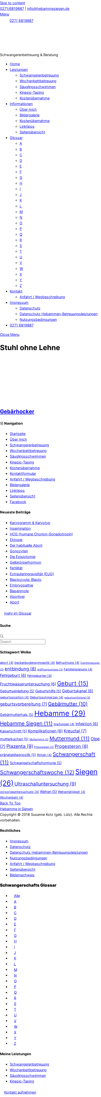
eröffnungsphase (50, 669)
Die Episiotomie (22, 557)
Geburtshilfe (48, 691)
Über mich (28, 109)
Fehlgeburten (39, 676)
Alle (17, 896)
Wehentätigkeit (71, 792)
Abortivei (17, 596)
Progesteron (71, 746)
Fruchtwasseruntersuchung (28, 684)
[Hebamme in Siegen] (37, 49)
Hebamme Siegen (26, 723)
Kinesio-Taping (32, 92)
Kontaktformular (23, 473)
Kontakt (16, 291)
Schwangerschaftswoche (37, 772)
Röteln (44, 755)
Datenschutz (30, 308)
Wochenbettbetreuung (38, 81)
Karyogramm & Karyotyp (30, 523)
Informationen (21, 104)
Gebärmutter (68, 704)
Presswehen (44, 747)
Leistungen (19, 69)
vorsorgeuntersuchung (19, 792)
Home (15, 64)
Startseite (17, 434)
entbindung (20, 668)
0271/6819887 (12, 8)
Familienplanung (78, 669)
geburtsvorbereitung (23, 704)
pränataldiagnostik (18, 755)
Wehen (48, 791)
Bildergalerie (29, 115)
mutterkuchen (14, 739)
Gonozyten (19, 551)
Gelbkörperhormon (25, 562)
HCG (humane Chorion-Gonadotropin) (41, 534)
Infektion (87, 724)
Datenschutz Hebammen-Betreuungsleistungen (59, 314)
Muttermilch (39, 739)
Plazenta (19, 746)
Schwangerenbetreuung (39, 75)
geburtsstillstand (77, 697)
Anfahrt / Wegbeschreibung (42, 297)
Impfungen (64, 724)
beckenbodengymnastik (34, 662)
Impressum (19, 302)
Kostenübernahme (35, 98)
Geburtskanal (77, 691)
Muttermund (70, 738)
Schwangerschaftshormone (36, 763)
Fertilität (16, 568)
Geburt (72, 683)
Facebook (18, 502)
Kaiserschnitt (13, 731)
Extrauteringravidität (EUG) (32, 574)
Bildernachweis (22, 875)
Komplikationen (45, 731)
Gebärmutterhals (16, 714)
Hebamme (60, 713)
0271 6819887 (21, 20)
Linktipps (27, 126)
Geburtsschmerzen (46, 697)
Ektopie (16, 540)
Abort (14, 602)
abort (6, 662)
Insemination (20, 528)
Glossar (16, 138)
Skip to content (12, 3)
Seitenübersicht (32, 132)
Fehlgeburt (13, 675)
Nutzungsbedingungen (38, 319)
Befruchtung (67, 662)
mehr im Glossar (17, 613)
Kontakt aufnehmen (20, 1092)
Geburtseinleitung (17, 691)
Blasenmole (19, 591)
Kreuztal (75, 730)
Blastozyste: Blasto (25, 579)
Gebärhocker (17, 411)
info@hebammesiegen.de (48, 8)
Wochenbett (11, 797)
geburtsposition (14, 697)
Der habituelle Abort (26, 545)
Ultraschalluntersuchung (45, 784)
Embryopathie (21, 585)
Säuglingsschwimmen (38, 87)
